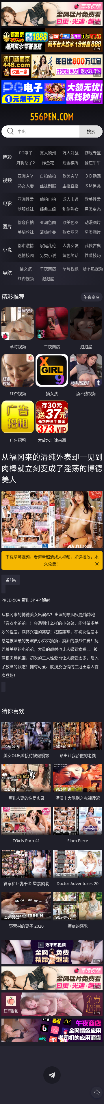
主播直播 (70, 186)
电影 (7, 203)
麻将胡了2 (25, 162)
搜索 (91, 131)
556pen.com (52, 117)
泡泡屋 (48, 278)
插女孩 (26, 268)
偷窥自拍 (26, 222)
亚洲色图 (48, 222)
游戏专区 (93, 153)
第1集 (10, 579)
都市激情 (26, 245)
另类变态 (93, 209)
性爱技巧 (93, 255)
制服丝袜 (26, 209)
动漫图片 (93, 222)
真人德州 (48, 153)
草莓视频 (70, 268)
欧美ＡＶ (70, 176)
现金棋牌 (70, 162)
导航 (7, 273)
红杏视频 (26, 278)
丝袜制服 (48, 186)
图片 (7, 226)
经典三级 (48, 209)
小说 (7, 249)
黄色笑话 (70, 255)
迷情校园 (26, 255)
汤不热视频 (93, 268)
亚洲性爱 (26, 199)
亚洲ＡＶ (26, 176)
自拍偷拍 (48, 176)
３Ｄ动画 (93, 176)
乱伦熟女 (70, 209)
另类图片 (93, 232)
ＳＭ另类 (93, 186)
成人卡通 (70, 199)
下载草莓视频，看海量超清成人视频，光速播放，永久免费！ (52, 560)
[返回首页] (97, 1092)
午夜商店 (48, 268)
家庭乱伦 (48, 245)
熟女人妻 (26, 186)
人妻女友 (70, 245)
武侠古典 (93, 245)
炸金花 (48, 162)
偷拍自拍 (48, 199)
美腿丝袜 (26, 232)
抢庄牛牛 (93, 162)
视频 (7, 180)
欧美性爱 (93, 199)
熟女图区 (70, 232)
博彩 (7, 157)
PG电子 (25, 153)
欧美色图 (70, 222)
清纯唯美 (48, 232)
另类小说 (48, 255)
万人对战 (70, 153)
